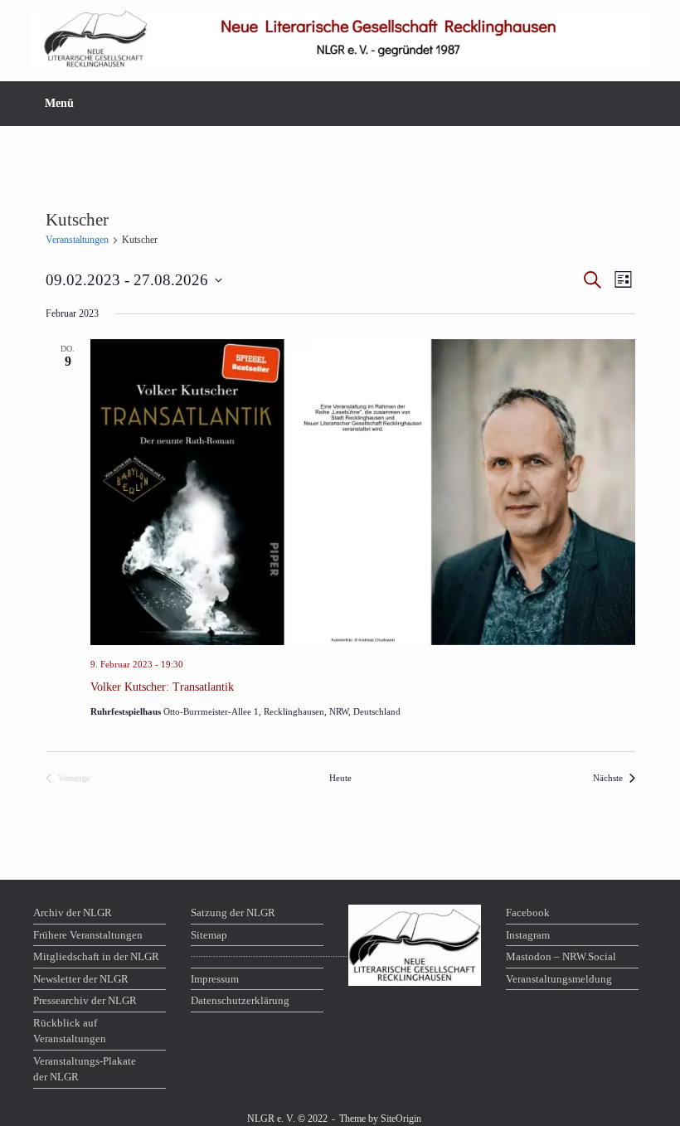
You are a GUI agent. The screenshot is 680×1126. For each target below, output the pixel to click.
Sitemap (209, 935)
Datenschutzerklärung (240, 1000)
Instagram (528, 935)
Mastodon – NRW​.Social (561, 956)
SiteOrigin (401, 1119)
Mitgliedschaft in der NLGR (96, 956)
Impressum (215, 979)
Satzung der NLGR (233, 912)
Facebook (528, 912)
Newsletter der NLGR (81, 979)
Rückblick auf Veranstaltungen (69, 1031)
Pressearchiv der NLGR (85, 1000)
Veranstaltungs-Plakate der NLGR (84, 1069)
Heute (340, 778)
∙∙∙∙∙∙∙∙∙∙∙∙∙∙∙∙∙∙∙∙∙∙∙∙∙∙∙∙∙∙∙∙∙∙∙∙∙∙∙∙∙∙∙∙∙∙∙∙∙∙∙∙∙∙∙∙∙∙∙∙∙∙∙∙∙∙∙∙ (257, 956)
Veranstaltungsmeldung (559, 979)
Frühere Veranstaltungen (88, 935)
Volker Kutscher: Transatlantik (162, 687)
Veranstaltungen (77, 239)
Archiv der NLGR (72, 912)
